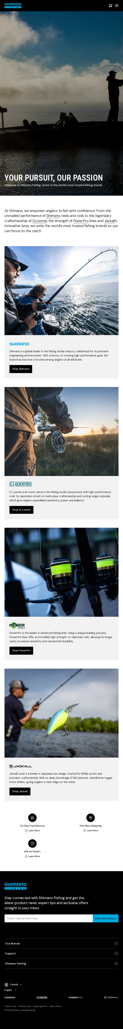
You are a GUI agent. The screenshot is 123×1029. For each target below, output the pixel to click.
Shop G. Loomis (21, 509)
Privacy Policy (25, 1006)
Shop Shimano (20, 368)
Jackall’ (109, 221)
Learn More (34, 830)
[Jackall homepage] (61, 713)
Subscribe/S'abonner (106, 918)
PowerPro (80, 221)
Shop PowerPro (21, 650)
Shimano (53, 215)
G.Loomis (39, 221)
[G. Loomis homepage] (61, 431)
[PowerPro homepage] (61, 572)
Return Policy (55, 1006)
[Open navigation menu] (117, 5)
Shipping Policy (40, 1006)
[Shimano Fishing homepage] (13, 5)
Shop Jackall (20, 791)
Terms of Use (10, 1006)
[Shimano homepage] (61, 290)
